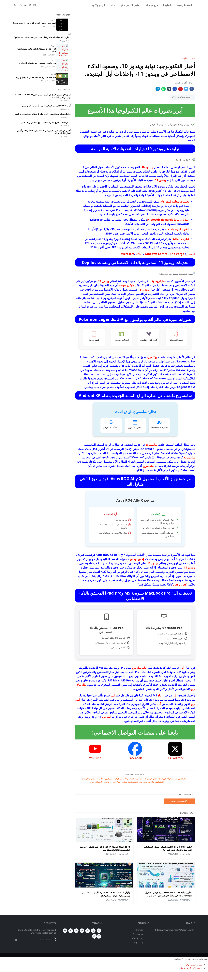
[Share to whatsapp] (163, 89)
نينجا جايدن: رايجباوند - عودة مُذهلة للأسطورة (37, 63)
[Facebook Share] (191, 89)
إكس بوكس (137, 559)
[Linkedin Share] (174, 89)
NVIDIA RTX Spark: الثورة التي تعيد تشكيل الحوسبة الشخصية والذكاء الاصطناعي (105, 848)
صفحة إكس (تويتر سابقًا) (191, 968)
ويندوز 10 (147, 167)
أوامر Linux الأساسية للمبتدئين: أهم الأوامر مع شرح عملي (46, 105)
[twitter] (30, 5)
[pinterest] (82, 930)
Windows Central (156, 254)
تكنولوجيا (53, 20)
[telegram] (99, 930)
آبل (182, 668)
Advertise (138, 930)
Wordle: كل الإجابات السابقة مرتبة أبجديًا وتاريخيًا (35, 77)
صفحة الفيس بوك (194, 964)
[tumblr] (93, 930)
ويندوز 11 (160, 180)
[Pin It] (180, 89)
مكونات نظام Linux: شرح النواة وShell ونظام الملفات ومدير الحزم (42, 114)
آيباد (160, 695)
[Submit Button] (16, 939)
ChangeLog (137, 938)
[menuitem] (184, 5)
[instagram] (34, 5)
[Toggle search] (15, 5)
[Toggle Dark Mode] (21, 5)
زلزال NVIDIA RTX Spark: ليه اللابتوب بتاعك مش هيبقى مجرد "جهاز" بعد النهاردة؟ (106, 894)
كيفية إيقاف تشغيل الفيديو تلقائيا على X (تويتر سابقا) (34, 23)
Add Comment (178, 801)
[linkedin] (25, 5)
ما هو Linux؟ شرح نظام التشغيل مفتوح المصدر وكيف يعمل (46, 122)
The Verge (177, 254)
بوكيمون (152, 357)
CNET (139, 254)
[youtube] (76, 930)
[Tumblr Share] (169, 89)
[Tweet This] (186, 89)
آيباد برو (106, 717)
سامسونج (151, 445)
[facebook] (39, 5)
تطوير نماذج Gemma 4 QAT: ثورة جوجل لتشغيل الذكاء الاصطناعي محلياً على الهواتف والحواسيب (168, 894)
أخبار (69, 34)
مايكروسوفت (157, 281)
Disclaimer (138, 934)
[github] (94, 936)
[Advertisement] (135, 33)
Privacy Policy (136, 942)
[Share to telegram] (158, 89)
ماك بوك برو (139, 668)
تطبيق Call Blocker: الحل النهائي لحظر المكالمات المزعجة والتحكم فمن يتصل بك (168, 848)
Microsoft (127, 254)
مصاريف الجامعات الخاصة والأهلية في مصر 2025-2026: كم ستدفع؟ (42, 37)
